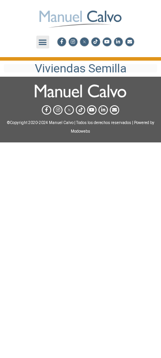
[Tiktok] (95, 42)
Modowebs (80, 131)
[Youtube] (107, 42)
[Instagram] (73, 42)
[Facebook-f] (61, 42)
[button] (42, 42)
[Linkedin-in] (118, 42)
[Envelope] (129, 42)
